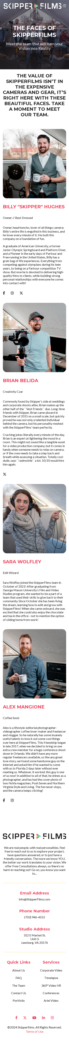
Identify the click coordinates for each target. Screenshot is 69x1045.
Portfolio (19, 1000)
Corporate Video (51, 970)
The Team (18, 985)
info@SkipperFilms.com (34, 899)
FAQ (19, 978)
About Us (18, 970)
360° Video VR (51, 985)
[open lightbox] (34, 163)
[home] (32, 6)
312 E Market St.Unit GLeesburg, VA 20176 (34, 938)
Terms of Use (34, 1031)
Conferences (51, 993)
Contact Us (18, 993)
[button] (64, 6)
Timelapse (51, 978)
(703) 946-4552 (34, 917)
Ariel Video (51, 1000)
